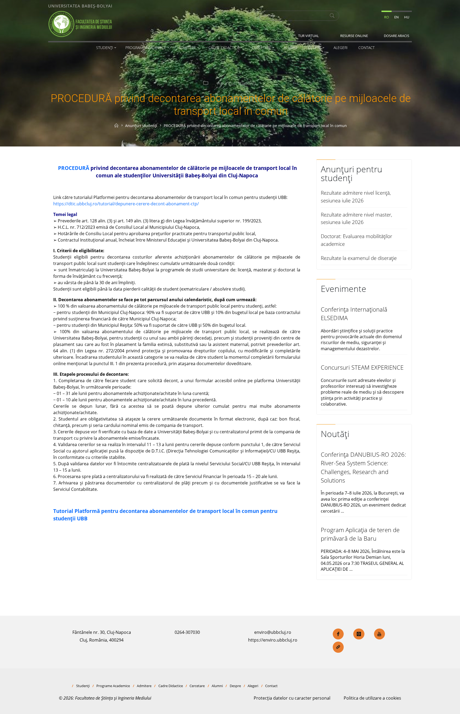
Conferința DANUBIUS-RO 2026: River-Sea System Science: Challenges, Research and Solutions (363, 467)
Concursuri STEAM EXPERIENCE (362, 367)
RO (386, 17)
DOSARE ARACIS (396, 35)
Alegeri (253, 685)
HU (406, 17)
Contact (271, 685)
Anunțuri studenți (236, 83)
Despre (235, 685)
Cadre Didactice (170, 685)
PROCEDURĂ (73, 168)
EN (396, 17)
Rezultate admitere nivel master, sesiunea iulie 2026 (356, 218)
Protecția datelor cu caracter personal (292, 698)
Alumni (217, 685)
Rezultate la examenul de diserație (359, 258)
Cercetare (197, 685)
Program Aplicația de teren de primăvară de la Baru (360, 534)
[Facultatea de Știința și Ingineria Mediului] (80, 23)
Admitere (144, 685)
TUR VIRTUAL (308, 35)
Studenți (83, 685)
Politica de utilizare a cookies (372, 698)
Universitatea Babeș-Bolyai (80, 6)
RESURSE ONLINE (354, 35)
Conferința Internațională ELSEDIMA (354, 313)
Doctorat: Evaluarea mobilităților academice (356, 239)
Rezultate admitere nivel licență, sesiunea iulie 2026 (356, 196)
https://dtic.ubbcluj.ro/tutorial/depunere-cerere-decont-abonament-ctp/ (126, 204)
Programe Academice (113, 685)
